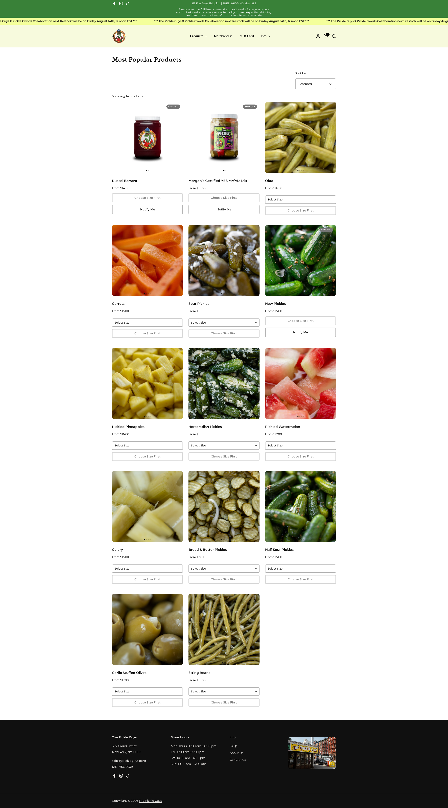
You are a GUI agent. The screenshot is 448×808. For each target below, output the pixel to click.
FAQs (233, 746)
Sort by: (300, 73)
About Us (236, 753)
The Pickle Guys (150, 800)
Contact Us (238, 759)
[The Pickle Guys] (119, 36)
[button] (334, 36)
